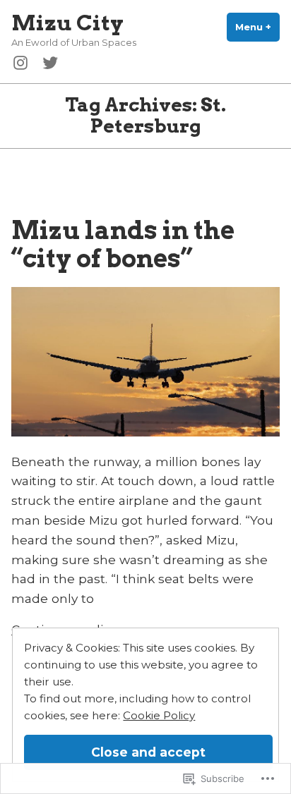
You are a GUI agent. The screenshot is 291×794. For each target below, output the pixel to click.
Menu (257, 26)
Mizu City (67, 23)
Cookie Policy (159, 715)
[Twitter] (47, 61)
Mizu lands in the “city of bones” (122, 244)
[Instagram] (23, 61)
